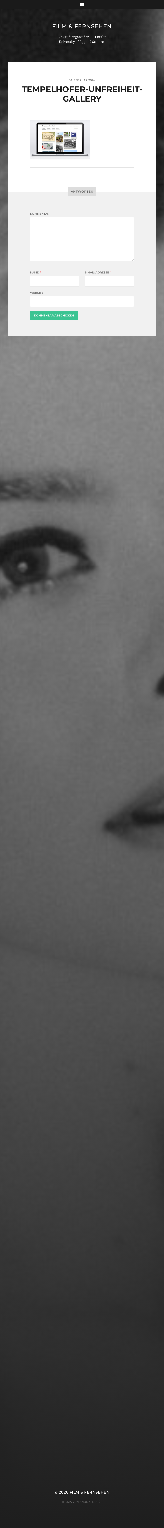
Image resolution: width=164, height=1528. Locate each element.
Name (35, 272)
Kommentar (39, 213)
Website (36, 292)
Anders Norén (91, 1501)
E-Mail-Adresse (98, 272)
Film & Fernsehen (82, 26)
